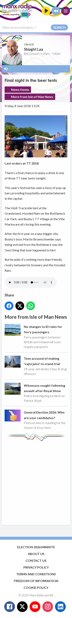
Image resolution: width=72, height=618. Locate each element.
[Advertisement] (36, 481)
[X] (22, 606)
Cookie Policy (36, 587)
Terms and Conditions (36, 574)
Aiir (51, 595)
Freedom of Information (36, 581)
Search (59, 27)
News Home (20, 89)
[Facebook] (9, 606)
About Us (36, 554)
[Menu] (65, 11)
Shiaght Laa (33, 49)
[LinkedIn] (60, 606)
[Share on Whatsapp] (30, 305)
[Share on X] (19, 305)
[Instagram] (47, 606)
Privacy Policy (36, 567)
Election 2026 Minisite (36, 547)
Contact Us (36, 560)
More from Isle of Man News (32, 97)
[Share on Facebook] (9, 305)
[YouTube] (35, 606)
